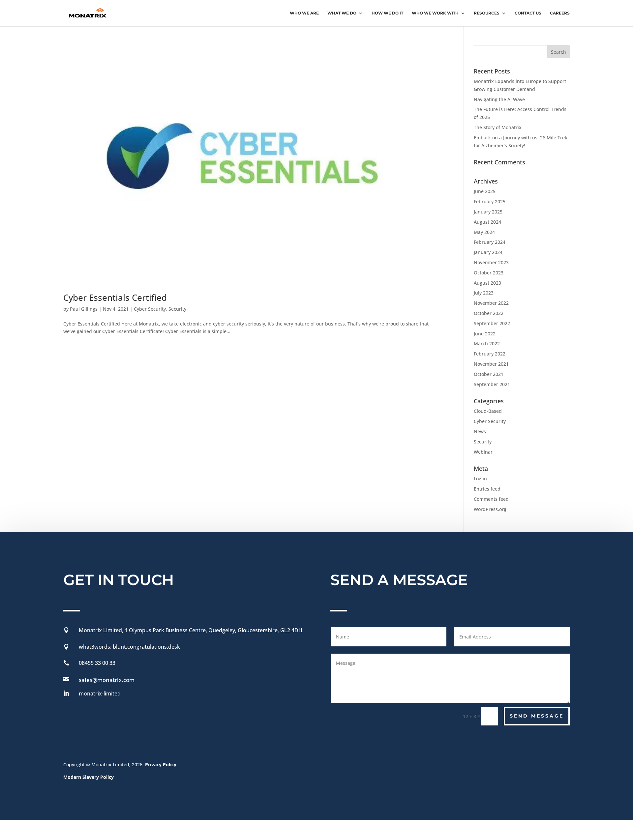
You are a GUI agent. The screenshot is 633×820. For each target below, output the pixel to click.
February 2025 (489, 201)
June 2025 (485, 191)
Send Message (537, 716)
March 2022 (487, 343)
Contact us (528, 13)
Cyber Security (150, 309)
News (480, 431)
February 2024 (489, 242)
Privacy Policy (161, 764)
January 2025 (488, 212)
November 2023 (491, 262)
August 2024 (487, 222)
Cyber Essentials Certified (115, 297)
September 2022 (492, 323)
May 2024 (484, 232)
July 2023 (484, 293)
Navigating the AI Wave (499, 99)
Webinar (483, 452)
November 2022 (491, 303)
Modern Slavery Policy (88, 777)
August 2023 (487, 283)
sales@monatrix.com (107, 680)
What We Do (341, 13)
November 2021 (491, 364)
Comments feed (491, 499)
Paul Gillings (84, 309)
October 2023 (488, 272)
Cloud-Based (488, 411)
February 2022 (489, 354)
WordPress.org (490, 509)
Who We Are (304, 13)
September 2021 (492, 384)
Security (177, 309)
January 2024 (488, 252)
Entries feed (487, 489)
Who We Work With (435, 13)
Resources (486, 13)
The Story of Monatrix (498, 127)
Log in (480, 478)
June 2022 (485, 333)
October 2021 (488, 374)
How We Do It (387, 13)
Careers (560, 13)
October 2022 (488, 313)
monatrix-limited (100, 693)
